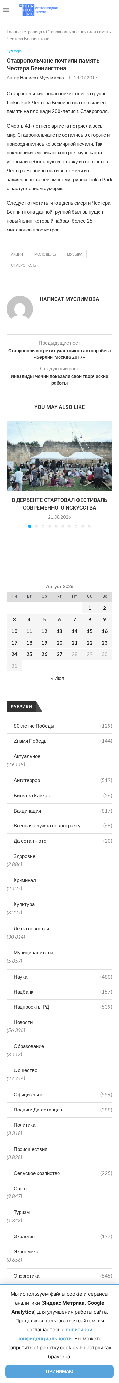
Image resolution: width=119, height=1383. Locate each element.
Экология (63, 1236)
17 (14, 643)
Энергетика (63, 1275)
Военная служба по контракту (63, 825)
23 (105, 643)
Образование (29, 1046)
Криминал (25, 880)
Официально (63, 1094)
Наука (63, 977)
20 (59, 643)
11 (29, 631)
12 (44, 631)
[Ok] (102, 10)
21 (75, 643)
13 (59, 631)
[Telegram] (95, 10)
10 (14, 631)
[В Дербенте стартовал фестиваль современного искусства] (59, 456)
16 (105, 631)
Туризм (22, 1212)
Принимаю (59, 1371)
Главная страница (24, 31)
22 (90, 643)
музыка (74, 254)
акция (17, 254)
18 (29, 643)
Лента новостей (31, 928)
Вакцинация (63, 811)
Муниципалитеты (33, 952)
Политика (24, 1125)
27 (59, 654)
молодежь (45, 254)
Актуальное (27, 756)
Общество (25, 1070)
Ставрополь (23, 265)
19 (44, 643)
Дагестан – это (63, 841)
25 (29, 654)
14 (75, 631)
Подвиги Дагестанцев (63, 1109)
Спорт (20, 1188)
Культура (24, 904)
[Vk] (88, 10)
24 (14, 654)
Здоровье (24, 856)
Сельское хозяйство (63, 1173)
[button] (12, 474)
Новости (23, 1022)
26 (44, 654)
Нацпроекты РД (63, 1007)
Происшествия (30, 1149)
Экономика (26, 1251)
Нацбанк (63, 992)
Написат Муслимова (42, 77)
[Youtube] (81, 10)
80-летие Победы (63, 726)
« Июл (57, 678)
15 (90, 631)
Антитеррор (63, 780)
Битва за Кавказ (63, 795)
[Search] (112, 10)
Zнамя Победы (63, 741)
